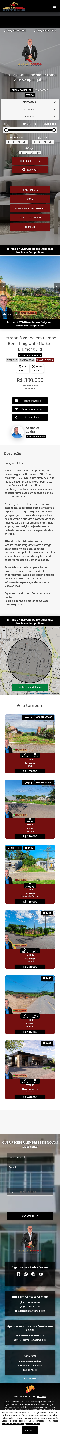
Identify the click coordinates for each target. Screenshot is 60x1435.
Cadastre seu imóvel (30, 1361)
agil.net (41, 1396)
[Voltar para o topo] (7, 1405)
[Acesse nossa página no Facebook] (18, 1274)
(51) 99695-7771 (46, 30)
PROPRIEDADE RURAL (30, 217)
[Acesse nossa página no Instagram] (33, 1274)
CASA (30, 199)
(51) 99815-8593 (16, 30)
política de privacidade (13, 1423)
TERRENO (30, 226)
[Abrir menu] (54, 6)
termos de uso (33, 1423)
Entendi (30, 1430)
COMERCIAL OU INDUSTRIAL (30, 208)
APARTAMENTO (30, 189)
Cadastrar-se (30, 1216)
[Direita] (57, 287)
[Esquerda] (3, 287)
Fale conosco (30, 1369)
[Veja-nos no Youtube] (41, 1274)
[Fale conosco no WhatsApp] (26, 1274)
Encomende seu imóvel (30, 1365)
